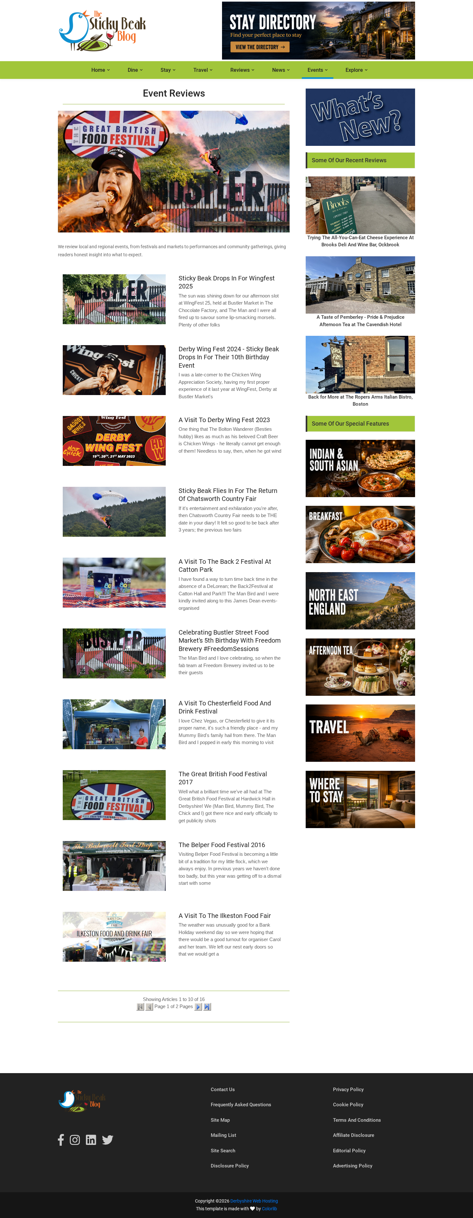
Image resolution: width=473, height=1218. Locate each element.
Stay (166, 70)
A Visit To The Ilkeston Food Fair (225, 916)
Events (315, 70)
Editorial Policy (349, 1151)
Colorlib (269, 1208)
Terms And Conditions (357, 1120)
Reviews (240, 70)
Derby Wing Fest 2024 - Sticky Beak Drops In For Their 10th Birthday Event (229, 357)
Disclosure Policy (230, 1166)
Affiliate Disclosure (353, 1135)
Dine (133, 70)
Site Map (220, 1120)
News (278, 70)
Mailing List (223, 1135)
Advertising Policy (352, 1166)
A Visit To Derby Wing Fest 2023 (224, 420)
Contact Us (223, 1089)
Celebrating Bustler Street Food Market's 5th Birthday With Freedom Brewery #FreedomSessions (230, 640)
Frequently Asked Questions (241, 1105)
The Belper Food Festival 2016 (222, 845)
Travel (200, 70)
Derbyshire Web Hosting (254, 1201)
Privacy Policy (348, 1089)
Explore (354, 70)
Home (98, 70)
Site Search (223, 1151)
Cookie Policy (348, 1105)
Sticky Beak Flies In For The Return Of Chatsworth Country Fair (228, 495)
